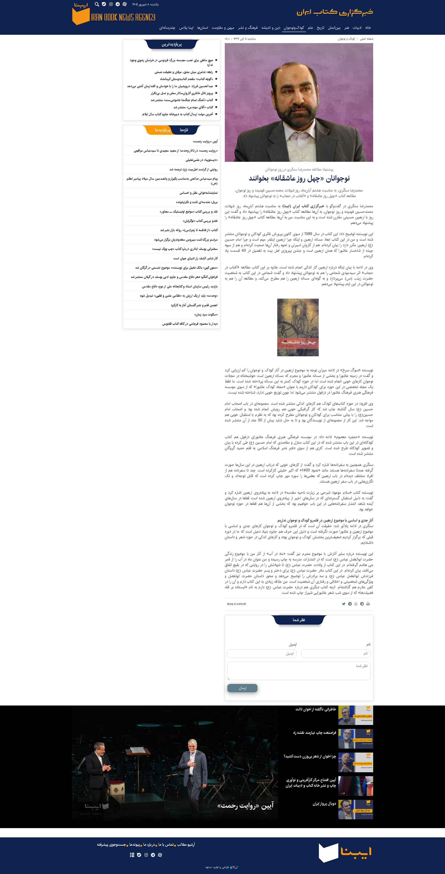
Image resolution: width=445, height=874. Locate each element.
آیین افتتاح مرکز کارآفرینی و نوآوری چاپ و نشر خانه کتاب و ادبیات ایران (311, 783)
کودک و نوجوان (346, 39)
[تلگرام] (153, 855)
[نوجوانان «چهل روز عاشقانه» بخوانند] (299, 102)
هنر (346, 28)
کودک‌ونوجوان (294, 28)
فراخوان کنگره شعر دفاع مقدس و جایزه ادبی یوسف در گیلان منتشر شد (174, 277)
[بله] (139, 855)
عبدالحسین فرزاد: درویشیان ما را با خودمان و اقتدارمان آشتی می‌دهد (170, 86)
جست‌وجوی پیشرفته (111, 845)
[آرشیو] (132, 855)
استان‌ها (202, 28)
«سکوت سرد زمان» (206, 314)
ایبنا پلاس (186, 28)
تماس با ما (166, 845)
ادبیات (357, 28)
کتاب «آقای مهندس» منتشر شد (193, 107)
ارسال (242, 688)
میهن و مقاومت (223, 28)
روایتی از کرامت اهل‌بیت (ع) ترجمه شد (193, 169)
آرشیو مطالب (186, 845)
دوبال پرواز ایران (324, 804)
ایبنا (335, 13)
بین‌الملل (334, 28)
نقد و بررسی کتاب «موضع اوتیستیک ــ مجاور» (189, 211)
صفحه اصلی (366, 39)
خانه (368, 28)
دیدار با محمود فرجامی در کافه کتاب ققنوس (190, 323)
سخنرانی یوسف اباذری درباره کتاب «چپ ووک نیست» (185, 248)
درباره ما (149, 845)
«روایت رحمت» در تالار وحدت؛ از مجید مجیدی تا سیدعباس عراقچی (176, 150)
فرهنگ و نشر (248, 28)
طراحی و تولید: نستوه (217, 867)
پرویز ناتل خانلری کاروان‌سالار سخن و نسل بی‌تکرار (182, 93)
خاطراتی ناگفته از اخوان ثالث (316, 709)
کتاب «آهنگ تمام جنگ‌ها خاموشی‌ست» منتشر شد (182, 100)
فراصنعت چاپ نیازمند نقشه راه (314, 733)
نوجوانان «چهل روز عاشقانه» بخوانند (299, 178)
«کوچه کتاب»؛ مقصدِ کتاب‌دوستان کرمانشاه (186, 79)
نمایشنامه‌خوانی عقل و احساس (199, 192)
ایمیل (293, 644)
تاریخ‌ (320, 28)
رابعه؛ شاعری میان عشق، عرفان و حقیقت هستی (184, 72)
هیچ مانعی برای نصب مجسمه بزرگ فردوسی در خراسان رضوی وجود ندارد (171, 62)
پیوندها (135, 845)
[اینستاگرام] (146, 855)
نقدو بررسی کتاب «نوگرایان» (200, 220)
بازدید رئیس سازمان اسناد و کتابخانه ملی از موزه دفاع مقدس (180, 286)
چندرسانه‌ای (167, 28)
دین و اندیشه (270, 28)
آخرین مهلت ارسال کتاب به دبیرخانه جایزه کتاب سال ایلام (178, 114)
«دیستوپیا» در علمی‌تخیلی (202, 159)
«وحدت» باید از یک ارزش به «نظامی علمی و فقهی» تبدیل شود (179, 295)
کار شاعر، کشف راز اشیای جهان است (196, 258)
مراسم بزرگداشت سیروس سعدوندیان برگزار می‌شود (186, 239)
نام (369, 644)
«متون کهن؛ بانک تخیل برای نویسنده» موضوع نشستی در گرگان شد (176, 267)
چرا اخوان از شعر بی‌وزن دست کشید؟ (310, 756)
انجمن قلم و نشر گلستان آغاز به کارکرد (194, 305)
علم (310, 28)
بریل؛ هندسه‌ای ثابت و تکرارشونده (197, 202)
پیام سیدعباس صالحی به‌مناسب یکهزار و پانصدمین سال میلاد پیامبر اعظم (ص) (172, 181)
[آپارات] (160, 855)
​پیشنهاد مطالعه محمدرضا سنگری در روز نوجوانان (299, 169)
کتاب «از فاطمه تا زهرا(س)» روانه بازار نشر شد (189, 230)
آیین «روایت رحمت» (205, 141)
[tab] (184, 130)
